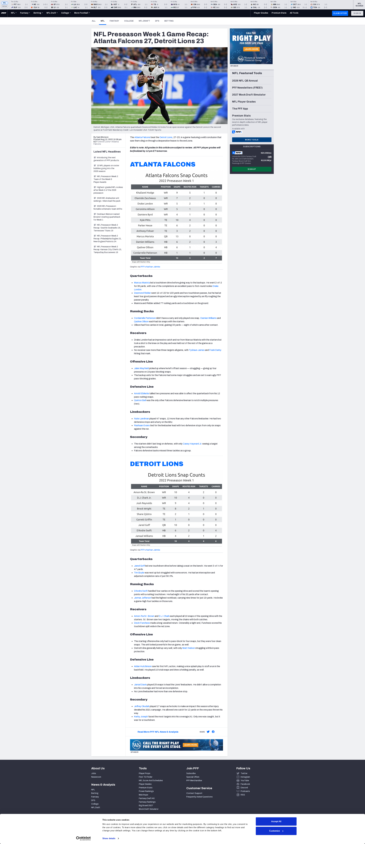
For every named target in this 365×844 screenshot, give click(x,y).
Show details (108, 838)
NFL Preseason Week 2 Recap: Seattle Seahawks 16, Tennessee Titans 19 (107, 228)
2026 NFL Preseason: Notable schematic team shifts (108, 207)
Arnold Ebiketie (141, 393)
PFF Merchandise (194, 780)
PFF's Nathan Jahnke (150, 267)
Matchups (143, 795)
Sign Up (252, 169)
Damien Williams (208, 318)
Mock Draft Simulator (148, 809)
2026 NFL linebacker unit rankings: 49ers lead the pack (107, 199)
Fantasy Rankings (147, 802)
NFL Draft (144, 21)
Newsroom (96, 777)
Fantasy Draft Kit (147, 798)
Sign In (357, 13)
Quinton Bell (140, 400)
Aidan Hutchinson (143, 666)
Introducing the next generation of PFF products (106, 158)
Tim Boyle (139, 572)
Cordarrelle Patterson (145, 318)
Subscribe (191, 773)
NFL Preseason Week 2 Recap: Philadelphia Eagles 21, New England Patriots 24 (107, 239)
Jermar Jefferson (142, 598)
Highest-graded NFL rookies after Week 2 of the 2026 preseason (108, 190)
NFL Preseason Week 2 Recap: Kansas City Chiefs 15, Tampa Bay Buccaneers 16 (108, 249)
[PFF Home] (3, 13)
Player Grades (145, 784)
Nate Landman (141, 418)
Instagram (245, 777)
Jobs (93, 773)
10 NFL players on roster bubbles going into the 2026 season (106, 168)
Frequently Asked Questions (199, 797)
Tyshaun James (197, 350)
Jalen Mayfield (141, 368)
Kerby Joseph (141, 716)
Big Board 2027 (146, 805)
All (94, 21)
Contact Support (194, 793)
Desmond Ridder (142, 293)
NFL (4, 3)
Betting (169, 21)
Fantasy (114, 21)
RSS (243, 795)
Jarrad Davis (140, 684)
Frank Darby (215, 350)
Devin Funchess (142, 623)
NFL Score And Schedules (151, 780)
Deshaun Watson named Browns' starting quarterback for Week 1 (107, 217)
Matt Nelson (188, 648)
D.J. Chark (164, 616)
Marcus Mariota (142, 282)
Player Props (144, 773)
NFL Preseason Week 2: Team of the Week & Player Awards (106, 179)
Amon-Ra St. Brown (144, 616)
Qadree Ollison (141, 321)
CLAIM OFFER (340, 13)
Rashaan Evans (142, 425)
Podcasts (245, 791)
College (129, 21)
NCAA (4, 6)
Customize (274, 831)
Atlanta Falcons (142, 137)
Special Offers (192, 777)
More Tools (251, 140)
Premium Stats (145, 788)
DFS (157, 21)
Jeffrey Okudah (141, 706)
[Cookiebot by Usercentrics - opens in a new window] (83, 838)
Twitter (244, 773)
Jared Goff (139, 566)
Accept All (276, 821)
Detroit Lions (166, 137)
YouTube (245, 780)
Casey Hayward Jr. (192, 443)
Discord (244, 788)
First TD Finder (145, 777)
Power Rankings (146, 791)
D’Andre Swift (141, 591)
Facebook (245, 784)
